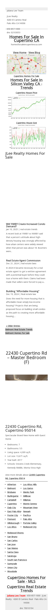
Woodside (12, 571)
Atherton (11, 484)
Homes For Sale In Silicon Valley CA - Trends (26, 83)
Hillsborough (13, 523)
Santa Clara (12, 552)
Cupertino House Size (26, 122)
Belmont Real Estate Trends (19, 329)
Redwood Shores (15, 532)
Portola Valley (30, 523)
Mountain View (30, 507)
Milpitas (27, 499)
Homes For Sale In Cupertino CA (26, 38)
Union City (12, 567)
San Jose (11, 544)
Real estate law (28, 294)
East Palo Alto (14, 511)
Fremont (11, 519)
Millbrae (27, 496)
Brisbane (11, 492)
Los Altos (11, 526)
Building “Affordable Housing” (22, 291)
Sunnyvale (12, 563)
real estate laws (28, 263)
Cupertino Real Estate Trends (26, 588)
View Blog (34, 52)
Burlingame (12, 496)
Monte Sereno (30, 503)
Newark (26, 511)
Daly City (11, 507)
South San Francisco (17, 559)
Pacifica (27, 515)
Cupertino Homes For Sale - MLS (26, 579)
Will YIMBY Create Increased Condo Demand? (25, 225)
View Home (19, 52)
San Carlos (12, 540)
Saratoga (11, 556)
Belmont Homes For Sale (17, 333)
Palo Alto (27, 519)
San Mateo (12, 548)
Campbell (11, 499)
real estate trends (28, 229)
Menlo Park (28, 492)
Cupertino (12, 503)
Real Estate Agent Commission (23, 260)
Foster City (12, 515)
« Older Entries (13, 325)
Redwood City (30, 526)
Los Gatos (28, 488)
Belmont (11, 488)
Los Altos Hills (30, 484)
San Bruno (12, 536)
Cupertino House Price (26, 92)
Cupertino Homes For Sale (26, 76)
